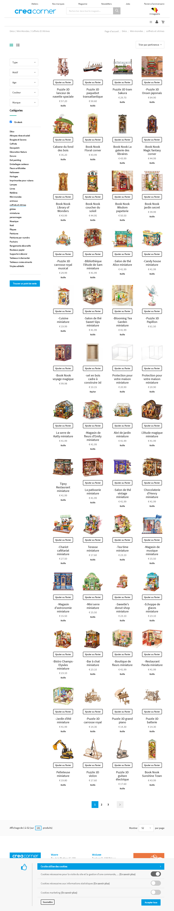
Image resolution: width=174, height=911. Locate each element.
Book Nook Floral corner (93, 148)
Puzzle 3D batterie (152, 720)
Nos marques (58, 3)
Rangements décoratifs (20, 245)
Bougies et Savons (18, 139)
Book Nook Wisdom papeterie (122, 207)
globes (13, 209)
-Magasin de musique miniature (152, 550)
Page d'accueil (112, 31)
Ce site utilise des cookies (54, 866)
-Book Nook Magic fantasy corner (152, 150)
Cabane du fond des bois (63, 148)
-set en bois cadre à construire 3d (92, 378)
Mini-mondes (136, 31)
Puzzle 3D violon (92, 774)
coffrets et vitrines (18, 205)
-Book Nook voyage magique (63, 377)
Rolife (63, 105)
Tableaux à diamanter (20, 258)
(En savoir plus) (127, 874)
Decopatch (15, 147)
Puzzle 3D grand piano (122, 720)
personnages (15, 217)
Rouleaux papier (17, 249)
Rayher (93, 391)
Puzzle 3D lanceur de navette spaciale (63, 92)
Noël (12, 225)
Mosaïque (14, 221)
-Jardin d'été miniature (63, 720)
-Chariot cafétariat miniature (63, 550)
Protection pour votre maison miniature (122, 378)
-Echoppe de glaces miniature (152, 607)
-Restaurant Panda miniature (152, 663)
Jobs (128, 3)
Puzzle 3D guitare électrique (122, 775)
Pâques (13, 229)
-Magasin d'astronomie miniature (63, 607)
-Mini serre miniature (93, 606)
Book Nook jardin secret (152, 205)
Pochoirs (14, 241)
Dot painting (15, 160)
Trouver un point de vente (25, 283)
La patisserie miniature (93, 491)
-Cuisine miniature (63, 320)
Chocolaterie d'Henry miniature (152, 493)
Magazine (82, 3)
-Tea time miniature (122, 548)
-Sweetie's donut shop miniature (122, 607)
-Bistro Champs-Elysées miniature (63, 664)
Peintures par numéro (20, 237)
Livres (12, 188)
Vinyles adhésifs (17, 266)
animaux (14, 200)
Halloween (14, 172)
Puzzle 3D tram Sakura (122, 91)
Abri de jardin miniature (122, 434)
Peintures (14, 233)
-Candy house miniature (152, 263)
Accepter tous (151, 902)
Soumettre (48, 902)
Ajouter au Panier (63, 82)
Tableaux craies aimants (21, 262)
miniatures (15, 213)
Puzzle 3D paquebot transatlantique (93, 92)
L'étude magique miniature (152, 434)
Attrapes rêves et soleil (20, 135)
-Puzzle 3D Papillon (152, 320)
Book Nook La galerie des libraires (122, 150)
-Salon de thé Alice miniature (122, 263)
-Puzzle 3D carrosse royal (93, 720)
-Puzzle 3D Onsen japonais (152, 91)
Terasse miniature (93, 548)
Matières (13, 192)
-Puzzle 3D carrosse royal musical (63, 264)
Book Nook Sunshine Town (152, 774)
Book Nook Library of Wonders (63, 207)
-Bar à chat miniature (93, 663)
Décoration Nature (18, 151)
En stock (18, 122)
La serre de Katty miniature (63, 434)
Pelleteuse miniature (63, 774)
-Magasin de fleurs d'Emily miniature (92, 436)
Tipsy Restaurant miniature (63, 487)
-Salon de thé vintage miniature (122, 493)
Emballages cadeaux (19, 164)
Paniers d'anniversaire (154, 3)
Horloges (14, 176)
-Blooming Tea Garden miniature (122, 321)
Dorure (13, 156)
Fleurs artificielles (17, 168)
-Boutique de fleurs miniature (122, 663)
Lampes (13, 184)
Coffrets (13, 143)
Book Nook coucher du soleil (93, 207)
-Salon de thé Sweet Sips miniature (92, 321)
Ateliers (34, 3)
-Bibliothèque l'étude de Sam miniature (92, 264)
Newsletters (106, 3)
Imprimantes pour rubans (21, 180)
